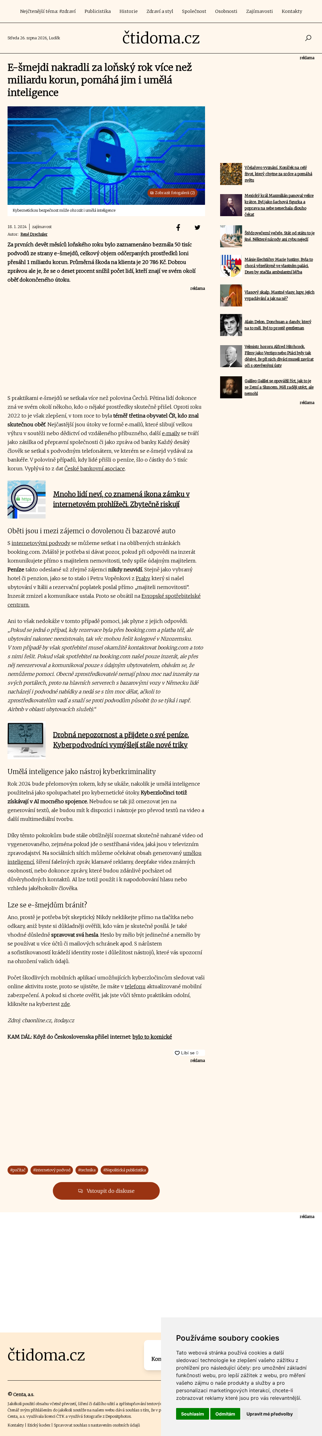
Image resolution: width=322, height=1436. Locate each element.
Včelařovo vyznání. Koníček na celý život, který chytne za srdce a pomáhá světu (278, 173)
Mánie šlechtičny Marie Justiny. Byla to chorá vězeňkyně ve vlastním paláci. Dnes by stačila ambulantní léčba (279, 265)
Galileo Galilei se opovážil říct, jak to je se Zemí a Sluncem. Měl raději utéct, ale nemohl (279, 387)
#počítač (17, 1170)
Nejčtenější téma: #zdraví (48, 11)
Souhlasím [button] (192, 1413)
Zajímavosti (259, 11)
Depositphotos (118, 1416)
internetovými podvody (41, 543)
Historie (128, 11)
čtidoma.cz (161, 38)
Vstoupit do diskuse (110, 1191)
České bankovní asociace (94, 468)
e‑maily (171, 433)
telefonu (135, 986)
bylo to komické (152, 1037)
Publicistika (98, 11)
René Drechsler (33, 234)
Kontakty (292, 11)
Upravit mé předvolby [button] (270, 1413)
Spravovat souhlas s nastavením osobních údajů (97, 1425)
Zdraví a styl (160, 11)
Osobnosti (226, 11)
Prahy (142, 578)
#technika (87, 1170)
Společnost (194, 11)
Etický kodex (38, 1425)
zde (65, 1004)
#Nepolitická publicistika (124, 1170)
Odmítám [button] (225, 1413)
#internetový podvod (51, 1170)
